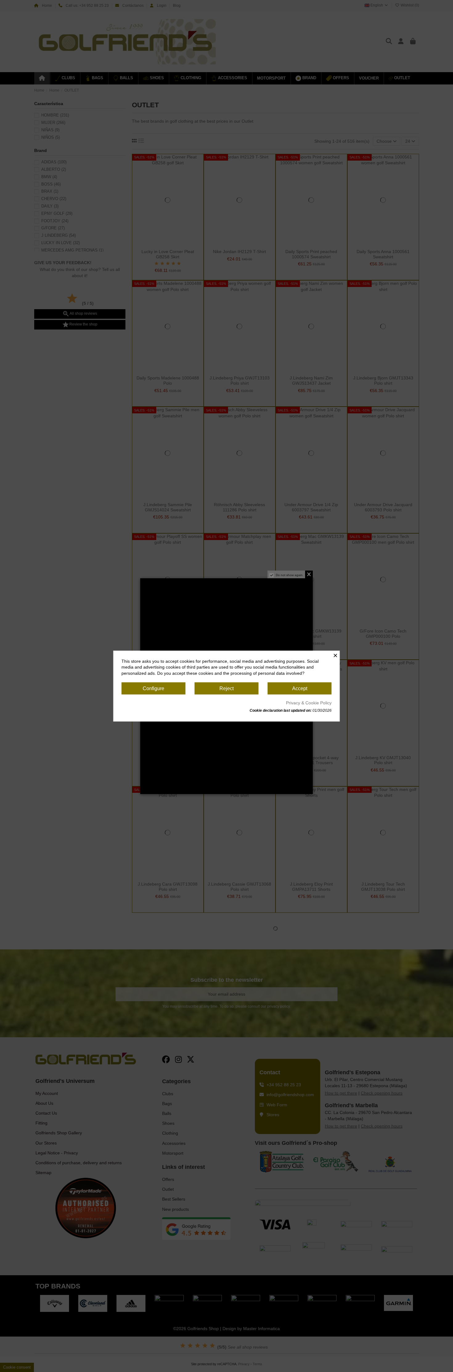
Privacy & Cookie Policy (309, 702)
